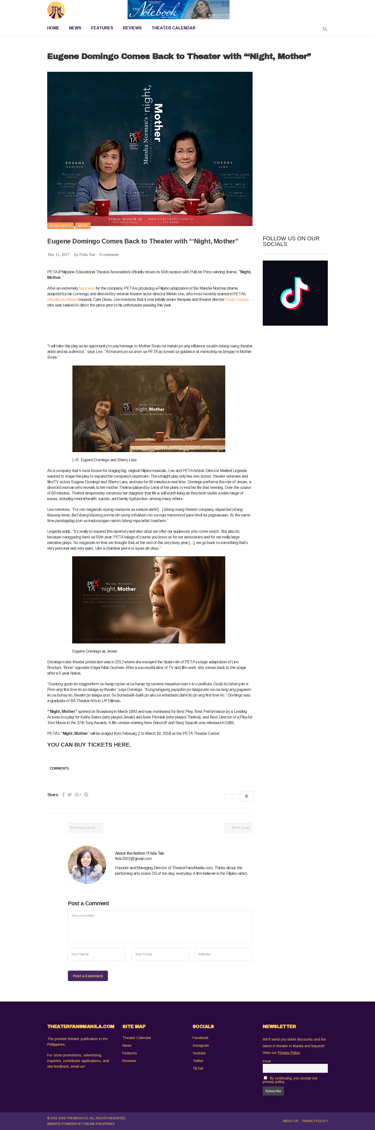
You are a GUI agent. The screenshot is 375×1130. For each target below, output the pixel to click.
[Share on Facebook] (63, 794)
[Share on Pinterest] (86, 794)
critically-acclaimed (62, 299)
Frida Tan (87, 254)
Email (267, 1061)
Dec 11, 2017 (59, 254)
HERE (122, 744)
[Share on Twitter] (69, 794)
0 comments (109, 254)
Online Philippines (99, 1124)
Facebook (200, 1038)
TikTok (198, 1068)
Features (129, 1053)
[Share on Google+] (78, 794)
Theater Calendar (136, 1038)
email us (77, 1066)
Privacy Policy (315, 1121)
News (127, 1045)
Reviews (129, 1061)
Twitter (198, 1061)
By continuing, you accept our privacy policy (290, 1080)
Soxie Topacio (237, 299)
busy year (87, 288)
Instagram (201, 1045)
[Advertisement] (140, 324)
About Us (290, 1121)
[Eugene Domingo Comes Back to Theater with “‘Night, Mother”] (87, 865)
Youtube (199, 1053)
